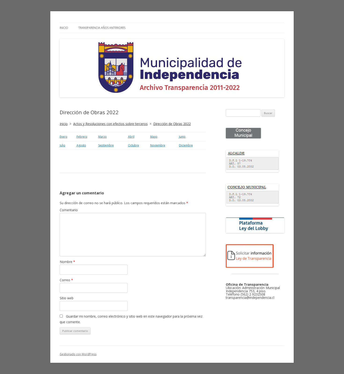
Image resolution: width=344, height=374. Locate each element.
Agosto (81, 145)
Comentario (69, 210)
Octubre (133, 145)
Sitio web (66, 298)
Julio (62, 145)
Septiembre (106, 145)
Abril (131, 137)
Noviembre (157, 145)
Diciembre (186, 145)
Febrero (82, 137)
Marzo (102, 137)
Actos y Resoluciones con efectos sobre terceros (110, 124)
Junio (182, 137)
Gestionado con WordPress (78, 354)
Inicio (64, 28)
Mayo (153, 137)
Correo (66, 280)
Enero (63, 137)
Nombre (67, 261)
